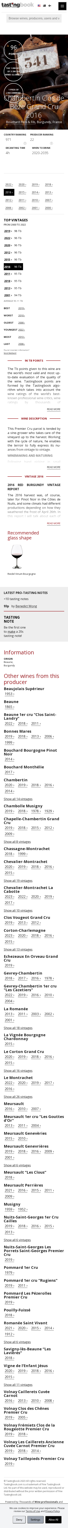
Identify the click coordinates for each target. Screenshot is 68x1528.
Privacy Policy (52, 1511)
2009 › (9, 833)
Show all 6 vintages (17, 1165)
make (11, 631)
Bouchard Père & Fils (20, 122)
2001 (7, 295)
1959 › (9, 1209)
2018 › (49, 184)
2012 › (9, 200)
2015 (7, 259)
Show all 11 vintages (18, 1385)
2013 (7, 288)
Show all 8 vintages (17, 842)
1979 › (9, 1272)
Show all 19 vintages (18, 881)
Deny (19, 1519)
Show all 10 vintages (18, 910)
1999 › (9, 742)
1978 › (36, 811)
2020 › (22, 184)
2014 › (35, 192)
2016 (7, 266)
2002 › (22, 208)
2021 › (9, 1190)
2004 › (9, 1001)
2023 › (9, 896)
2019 (7, 231)
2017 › (9, 772)
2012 (7, 252)
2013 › (49, 192)
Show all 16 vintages (18, 1071)
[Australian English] (44, 6)
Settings (35, 1519)
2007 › (49, 200)
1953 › (9, 693)
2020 (7, 245)
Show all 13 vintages (18, 949)
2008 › (49, 1400)
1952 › (22, 1209)
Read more (53, 409)
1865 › (9, 706)
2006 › (9, 208)
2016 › (9, 192)
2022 (7, 238)
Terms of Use (33, 1511)
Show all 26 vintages (18, 1097)
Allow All (53, 1519)
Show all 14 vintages (18, 799)
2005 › (22, 1417)
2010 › (35, 200)
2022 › (9, 184)
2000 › (49, 208)
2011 (7, 274)
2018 (7, 281)
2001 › (35, 208)
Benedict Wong (26, 606)
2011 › (22, 200)
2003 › (36, 1014)
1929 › (49, 811)
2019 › (35, 184)
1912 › (9, 1334)
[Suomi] (50, 6)
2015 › (22, 192)
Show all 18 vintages (18, 1028)
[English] (39, 6)
